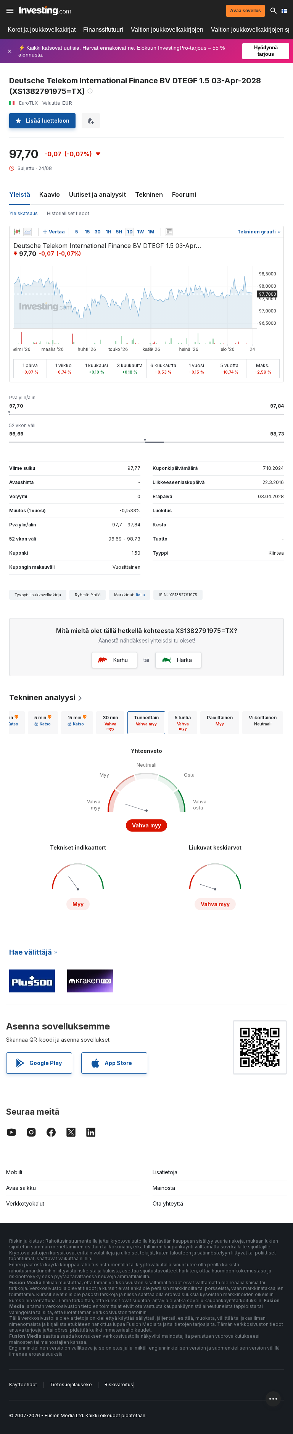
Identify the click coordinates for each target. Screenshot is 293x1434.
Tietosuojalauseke (71, 1384)
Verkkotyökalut (25, 1203)
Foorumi (184, 194)
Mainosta (164, 1188)
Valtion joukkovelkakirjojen (167, 29)
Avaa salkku (21, 1188)
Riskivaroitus (119, 1384)
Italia (140, 594)
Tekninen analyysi (42, 697)
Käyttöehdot (23, 1384)
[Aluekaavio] (27, 232)
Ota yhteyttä (168, 1203)
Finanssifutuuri (103, 29)
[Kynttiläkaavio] (17, 232)
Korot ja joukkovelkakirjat (42, 29)
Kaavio (49, 194)
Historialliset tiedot (68, 213)
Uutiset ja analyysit (97, 194)
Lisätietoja (165, 1172)
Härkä (184, 660)
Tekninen (149, 194)
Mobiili (14, 1172)
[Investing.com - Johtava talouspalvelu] (45, 10)
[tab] (43, 722)
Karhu (120, 660)
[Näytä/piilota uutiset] (169, 232)
